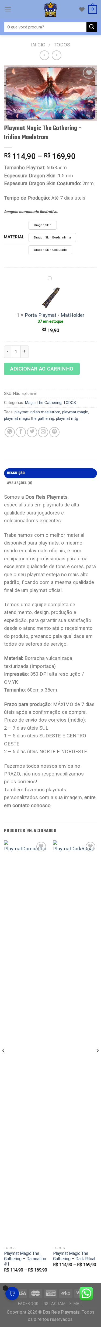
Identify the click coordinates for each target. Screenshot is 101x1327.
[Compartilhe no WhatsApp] (10, 432)
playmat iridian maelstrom (37, 412)
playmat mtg (67, 418)
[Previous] (3, 1061)
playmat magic (75, 412)
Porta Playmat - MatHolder (54, 315)
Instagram (54, 1304)
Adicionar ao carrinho (42, 369)
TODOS (62, 44)
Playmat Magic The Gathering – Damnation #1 (25, 1259)
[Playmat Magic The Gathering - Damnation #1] (26, 1041)
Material (14, 237)
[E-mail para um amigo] (43, 432)
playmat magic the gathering (29, 418)
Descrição (16, 473)
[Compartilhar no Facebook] (21, 432)
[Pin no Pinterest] (54, 432)
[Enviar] (91, 27)
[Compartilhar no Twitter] (32, 432)
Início (38, 44)
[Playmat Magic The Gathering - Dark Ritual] (75, 1041)
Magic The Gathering (43, 402)
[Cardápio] (8, 9)
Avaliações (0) (19, 483)
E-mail (76, 1304)
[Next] (97, 1061)
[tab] (50, 473)
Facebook (28, 1304)
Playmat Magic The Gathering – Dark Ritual (74, 1256)
